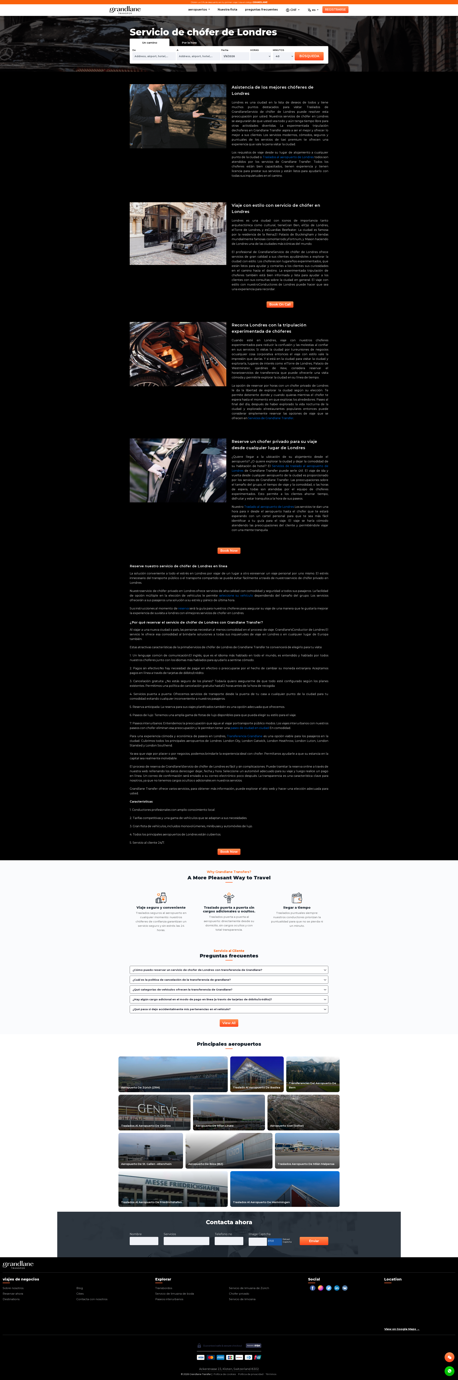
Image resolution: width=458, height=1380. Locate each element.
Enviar (314, 1241)
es (313, 10)
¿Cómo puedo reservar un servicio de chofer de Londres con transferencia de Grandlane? (197, 970)
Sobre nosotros (13, 1288)
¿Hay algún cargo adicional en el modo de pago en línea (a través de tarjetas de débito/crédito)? (202, 999)
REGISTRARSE (335, 9)
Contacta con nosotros (91, 1299)
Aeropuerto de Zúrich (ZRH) (140, 1087)
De (134, 50)
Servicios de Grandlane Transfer (270, 418)
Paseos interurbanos (169, 1299)
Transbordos (163, 1288)
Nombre (136, 1234)
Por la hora (189, 42)
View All (229, 1023)
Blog (79, 1288)
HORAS (254, 50)
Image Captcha (260, 1234)
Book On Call (280, 304)
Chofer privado (239, 1293)
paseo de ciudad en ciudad (249, 728)
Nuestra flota (227, 9)
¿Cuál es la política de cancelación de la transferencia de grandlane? (182, 979)
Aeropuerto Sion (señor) (287, 1125)
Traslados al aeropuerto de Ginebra (146, 1125)
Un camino (149, 42)
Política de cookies (225, 1374)
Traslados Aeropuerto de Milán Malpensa (306, 1164)
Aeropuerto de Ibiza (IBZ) (205, 1164)
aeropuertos (198, 9)
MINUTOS (278, 50)
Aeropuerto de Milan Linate (215, 1125)
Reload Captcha (287, 1240)
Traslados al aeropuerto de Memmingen (261, 1202)
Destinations (11, 1299)
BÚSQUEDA (309, 56)
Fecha (224, 50)
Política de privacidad (250, 1374)
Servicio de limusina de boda (174, 1293)
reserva (183, 608)
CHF (293, 10)
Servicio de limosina (242, 1299)
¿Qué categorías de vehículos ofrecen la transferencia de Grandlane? (182, 989)
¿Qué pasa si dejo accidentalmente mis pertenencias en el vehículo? (182, 1009)
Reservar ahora (13, 1293)
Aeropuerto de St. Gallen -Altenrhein (146, 1164)
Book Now (229, 551)
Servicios (170, 1234)
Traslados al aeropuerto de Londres (288, 157)
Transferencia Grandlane (245, 736)
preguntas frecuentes (261, 9)
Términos (271, 1374)
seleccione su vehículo (236, 595)
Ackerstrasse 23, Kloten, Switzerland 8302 (229, 1369)
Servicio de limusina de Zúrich (249, 1288)
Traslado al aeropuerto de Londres (269, 506)
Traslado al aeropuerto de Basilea (256, 1087)
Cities (80, 1293)
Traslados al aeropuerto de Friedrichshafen (151, 1202)
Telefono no (223, 1234)
